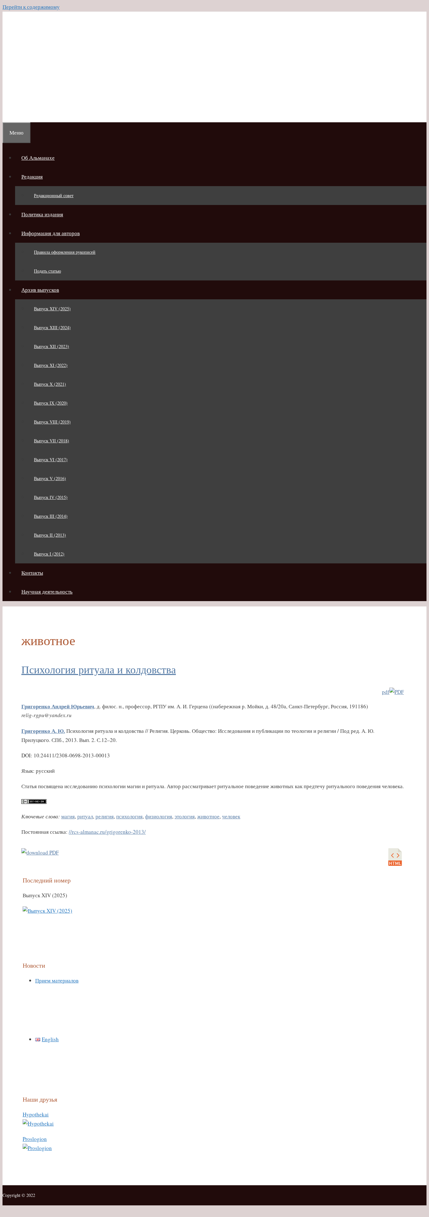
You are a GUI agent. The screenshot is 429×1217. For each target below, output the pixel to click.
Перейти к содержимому (31, 6)
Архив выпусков (40, 289)
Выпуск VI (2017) (51, 459)
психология (129, 816)
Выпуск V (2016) (50, 478)
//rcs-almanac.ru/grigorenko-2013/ (107, 831)
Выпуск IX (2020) (51, 403)
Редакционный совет (53, 195)
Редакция (32, 176)
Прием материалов (57, 980)
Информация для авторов (50, 233)
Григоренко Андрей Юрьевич (57, 706)
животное (208, 816)
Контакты (32, 572)
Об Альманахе (38, 157)
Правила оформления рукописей (64, 252)
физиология (158, 816)
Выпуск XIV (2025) (52, 309)
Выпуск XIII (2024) (52, 327)
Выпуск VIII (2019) (52, 422)
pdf (385, 691)
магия (68, 816)
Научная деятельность (47, 591)
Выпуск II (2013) (50, 535)
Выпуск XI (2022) (51, 365)
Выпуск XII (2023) (51, 346)
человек (231, 816)
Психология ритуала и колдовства (98, 669)
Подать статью (47, 271)
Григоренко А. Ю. (43, 731)
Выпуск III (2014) (51, 516)
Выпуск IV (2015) (51, 497)
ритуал (85, 816)
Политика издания (42, 214)
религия (104, 816)
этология (185, 816)
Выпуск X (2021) (50, 384)
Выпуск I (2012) (49, 554)
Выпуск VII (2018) (51, 441)
